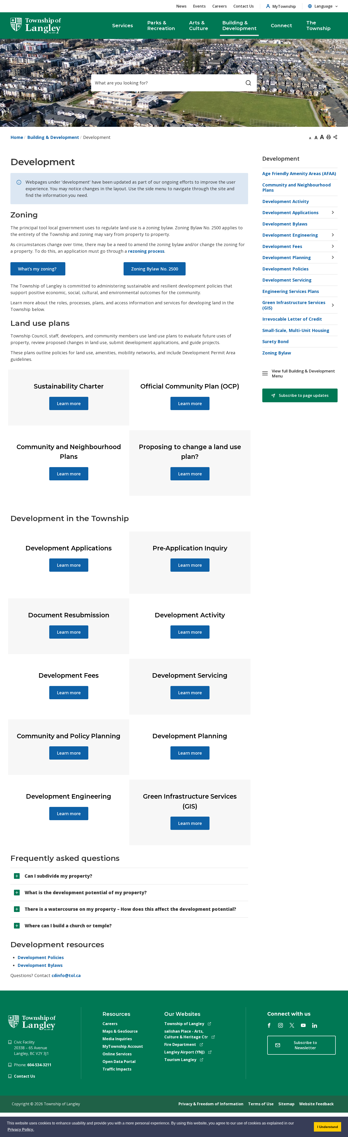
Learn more (69, 403)
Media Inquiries (117, 1038)
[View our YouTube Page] (303, 1025)
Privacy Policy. (21, 1130)
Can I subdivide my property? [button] (58, 876)
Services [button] (122, 25)
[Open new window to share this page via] (335, 136)
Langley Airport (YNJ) (184, 1052)
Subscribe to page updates (303, 395)
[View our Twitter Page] (292, 1025)
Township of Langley (184, 1023)
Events (199, 6)
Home (16, 137)
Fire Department (180, 1044)
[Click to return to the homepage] (35, 25)
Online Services (117, 1054)
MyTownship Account (123, 1046)
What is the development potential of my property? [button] (86, 892)
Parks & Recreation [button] (161, 25)
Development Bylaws (40, 965)
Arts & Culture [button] (198, 25)
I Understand (326, 1128)
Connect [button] (281, 25)
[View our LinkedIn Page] (314, 1025)
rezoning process (146, 251)
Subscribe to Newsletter (305, 1045)
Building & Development (53, 137)
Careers (219, 6)
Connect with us (289, 1014)
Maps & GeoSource (120, 1031)
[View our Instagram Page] (280, 1025)
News (181, 6)
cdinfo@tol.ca (66, 975)
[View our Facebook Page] (269, 1025)
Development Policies (41, 957)
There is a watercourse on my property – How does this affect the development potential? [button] (130, 909)
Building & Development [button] (239, 25)
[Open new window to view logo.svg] (32, 1022)
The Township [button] (318, 25)
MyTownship (284, 6)
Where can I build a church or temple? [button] (68, 926)
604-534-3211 (39, 1064)
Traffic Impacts (117, 1069)
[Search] (248, 82)
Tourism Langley (180, 1059)
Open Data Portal (119, 1061)
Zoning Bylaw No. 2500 (154, 269)
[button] (305, 373)
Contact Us (243, 6)
